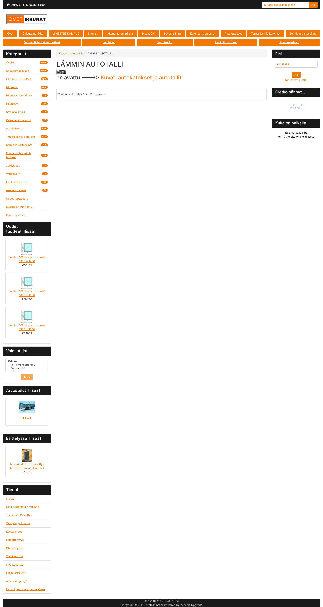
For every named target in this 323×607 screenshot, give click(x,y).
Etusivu (15, 4)
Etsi (313, 4)
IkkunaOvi (148, 33)
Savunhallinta (172, 33)
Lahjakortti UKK (16, 573)
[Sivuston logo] (55, 19)
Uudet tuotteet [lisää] (20, 229)
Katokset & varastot (202, 33)
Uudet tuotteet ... (17, 198)
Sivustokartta (14, 564)
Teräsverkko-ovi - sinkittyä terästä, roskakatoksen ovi (27, 466)
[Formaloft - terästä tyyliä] (296, 106)
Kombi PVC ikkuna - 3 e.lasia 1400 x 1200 (27, 293)
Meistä (10, 498)
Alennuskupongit (16, 581)
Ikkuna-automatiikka (120, 33)
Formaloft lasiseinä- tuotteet (42, 42)
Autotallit (77, 53)
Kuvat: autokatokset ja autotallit (140, 77)
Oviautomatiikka (33, 33)
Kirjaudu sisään (35, 4)
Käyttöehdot (14, 531)
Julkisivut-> (26, 165)
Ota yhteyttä (14, 548)
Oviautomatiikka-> (26, 70)
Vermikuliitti (164, 42)
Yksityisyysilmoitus (18, 523)
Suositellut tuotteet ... (19, 206)
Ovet (10, 33)
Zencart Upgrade (191, 605)
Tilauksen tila (14, 556)
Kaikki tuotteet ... (17, 215)
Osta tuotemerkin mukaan (22, 506)
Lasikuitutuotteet (226, 42)
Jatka (26, 377)
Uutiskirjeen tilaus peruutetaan (25, 589)
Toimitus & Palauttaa (19, 515)
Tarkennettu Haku (296, 80)
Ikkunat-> (26, 87)
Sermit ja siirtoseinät (303, 33)
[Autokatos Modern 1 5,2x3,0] (27, 407)
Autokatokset (233, 33)
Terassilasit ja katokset (265, 33)
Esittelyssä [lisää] (23, 438)
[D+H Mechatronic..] (27, 365)
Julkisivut (109, 42)
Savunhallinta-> (26, 112)
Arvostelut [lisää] (23, 390)
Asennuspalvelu (289, 42)
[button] (316, 590)
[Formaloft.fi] (27, 368)
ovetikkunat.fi (154, 605)
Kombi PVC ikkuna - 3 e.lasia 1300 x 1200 (27, 259)
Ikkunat (93, 33)
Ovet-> (26, 62)
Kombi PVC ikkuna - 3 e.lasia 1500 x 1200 (27, 327)
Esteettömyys (15, 540)
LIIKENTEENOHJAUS (66, 33)
